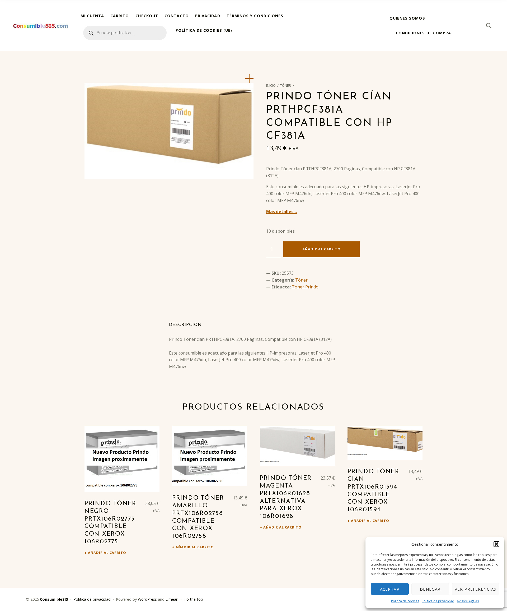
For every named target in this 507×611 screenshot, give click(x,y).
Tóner (285, 85)
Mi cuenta (92, 15)
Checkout (146, 15)
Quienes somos (407, 18)
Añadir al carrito (321, 249)
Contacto (177, 15)
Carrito (119, 15)
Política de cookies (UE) (204, 30)
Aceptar (390, 589)
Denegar (430, 589)
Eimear (171, 599)
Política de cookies (405, 601)
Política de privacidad (438, 601)
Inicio (271, 85)
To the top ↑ (195, 599)
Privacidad (207, 15)
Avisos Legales (468, 601)
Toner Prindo (305, 287)
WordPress (147, 599)
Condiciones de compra (423, 32)
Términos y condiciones (255, 15)
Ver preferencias (475, 589)
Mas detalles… (281, 211)
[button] (496, 544)
